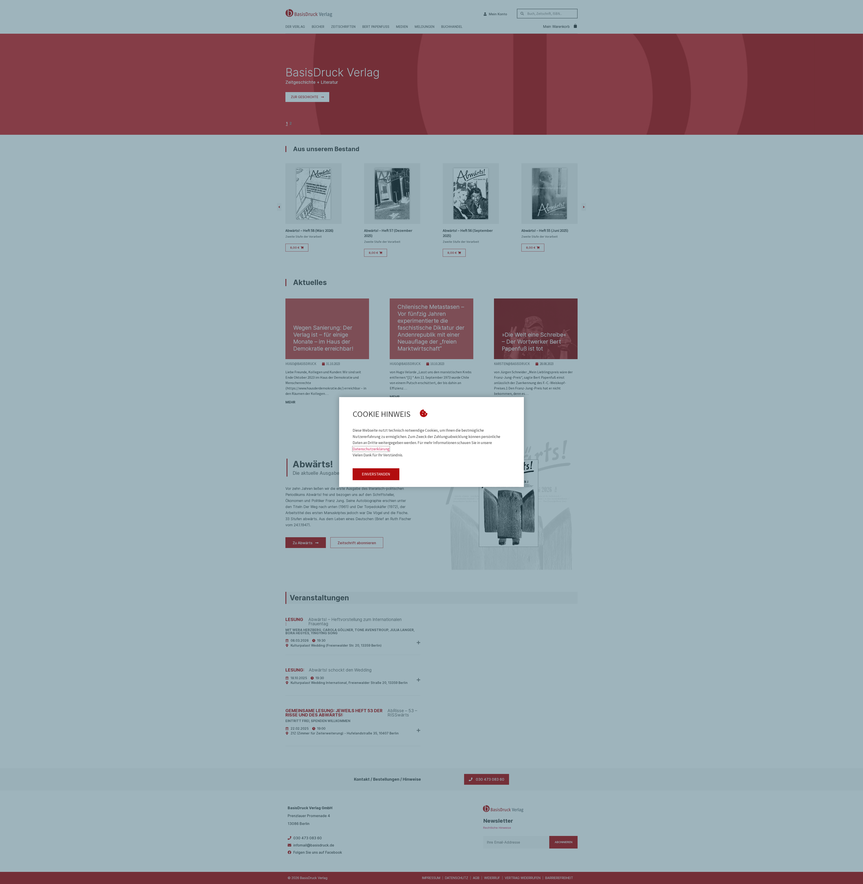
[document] (431, 442)
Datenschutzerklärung (371, 448)
